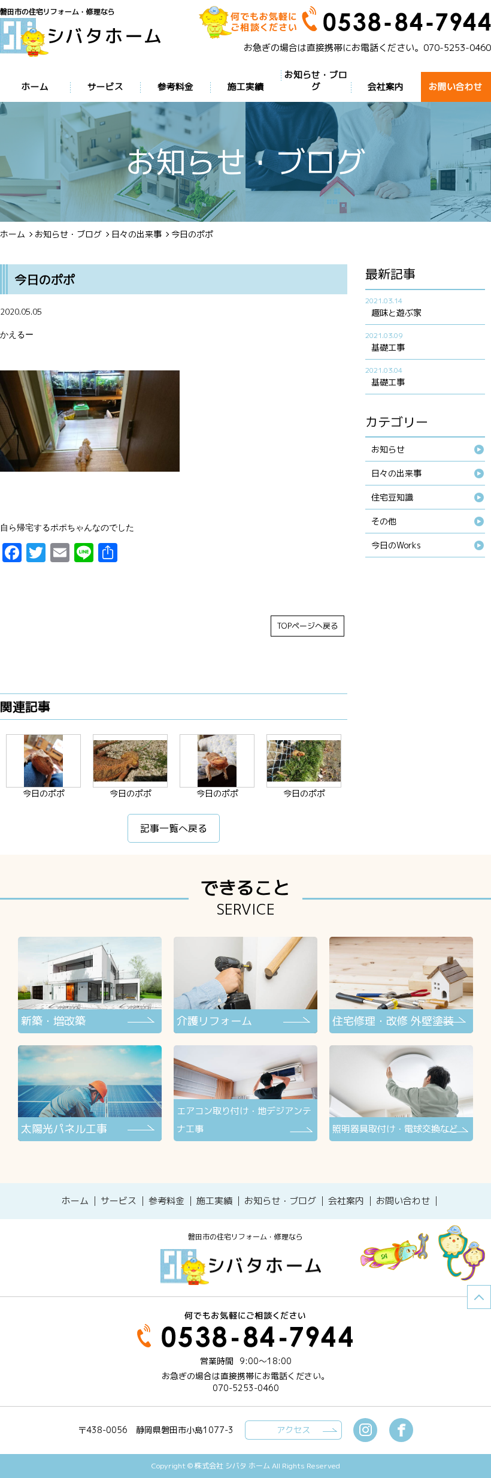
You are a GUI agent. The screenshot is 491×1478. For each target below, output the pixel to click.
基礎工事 (388, 347)
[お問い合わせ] (403, 1201)
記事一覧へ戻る (173, 828)
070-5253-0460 (457, 47)
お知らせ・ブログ (68, 234)
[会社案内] (346, 1201)
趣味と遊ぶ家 (396, 312)
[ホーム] (75, 1201)
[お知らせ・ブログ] (280, 1201)
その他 (383, 521)
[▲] (479, 1297)
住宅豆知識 (392, 497)
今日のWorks (396, 545)
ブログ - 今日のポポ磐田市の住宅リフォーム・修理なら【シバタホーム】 (85, 37)
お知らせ (388, 449)
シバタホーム (245, 1267)
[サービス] (119, 1201)
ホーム (12, 234)
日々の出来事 (136, 234)
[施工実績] (214, 1201)
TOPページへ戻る (307, 625)
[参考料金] (166, 1201)
